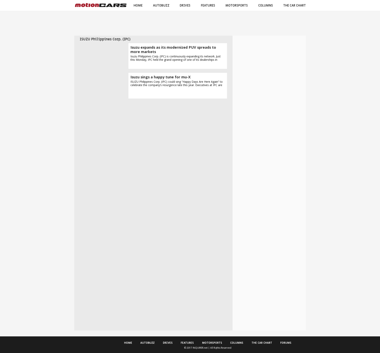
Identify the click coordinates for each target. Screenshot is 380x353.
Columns (265, 5)
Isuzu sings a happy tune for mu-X (160, 77)
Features (208, 5)
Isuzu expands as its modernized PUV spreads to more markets (173, 49)
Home (138, 5)
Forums (285, 343)
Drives (185, 5)
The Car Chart (294, 5)
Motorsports (236, 5)
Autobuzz (161, 5)
